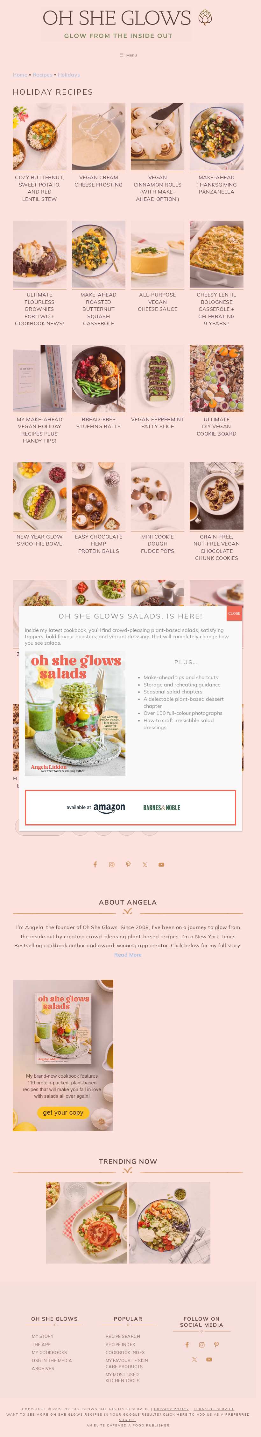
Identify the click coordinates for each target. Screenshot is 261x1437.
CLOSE (234, 613)
